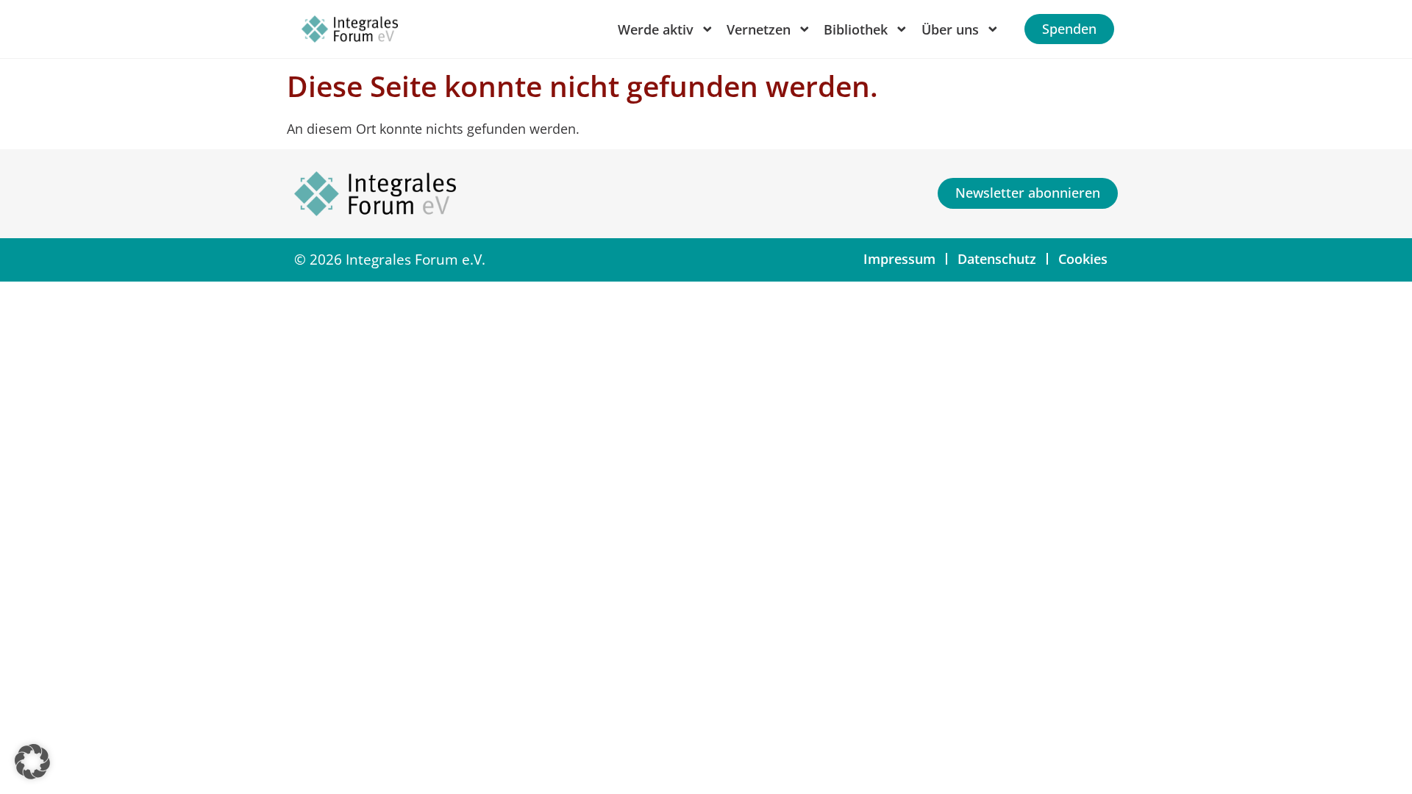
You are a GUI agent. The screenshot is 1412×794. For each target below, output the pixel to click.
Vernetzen (759, 29)
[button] (32, 761)
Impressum (899, 259)
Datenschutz (997, 259)
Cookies (1083, 259)
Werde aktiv (655, 29)
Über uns (950, 29)
